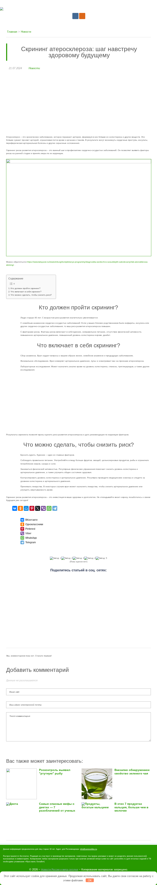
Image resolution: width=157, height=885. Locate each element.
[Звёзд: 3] (78, 558)
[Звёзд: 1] (55, 558)
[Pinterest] (31, 508)
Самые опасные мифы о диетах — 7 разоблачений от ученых (57, 807)
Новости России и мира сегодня (59, 869)
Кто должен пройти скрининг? (25, 288)
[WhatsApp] (49, 508)
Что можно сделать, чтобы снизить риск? (31, 295)
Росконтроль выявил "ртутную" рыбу (54, 771)
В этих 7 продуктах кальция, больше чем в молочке (131, 807)
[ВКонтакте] (14, 508)
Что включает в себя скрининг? (26, 291)
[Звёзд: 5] (101, 558)
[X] (37, 508)
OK (90, 880)
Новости (34, 68)
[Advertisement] (78, 104)
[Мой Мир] (26, 508)
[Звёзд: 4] (90, 558)
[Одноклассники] (20, 508)
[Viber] (43, 508)
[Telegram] (54, 508)
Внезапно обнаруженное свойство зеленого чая (132, 771)
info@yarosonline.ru (88, 849)
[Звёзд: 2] (67, 558)
